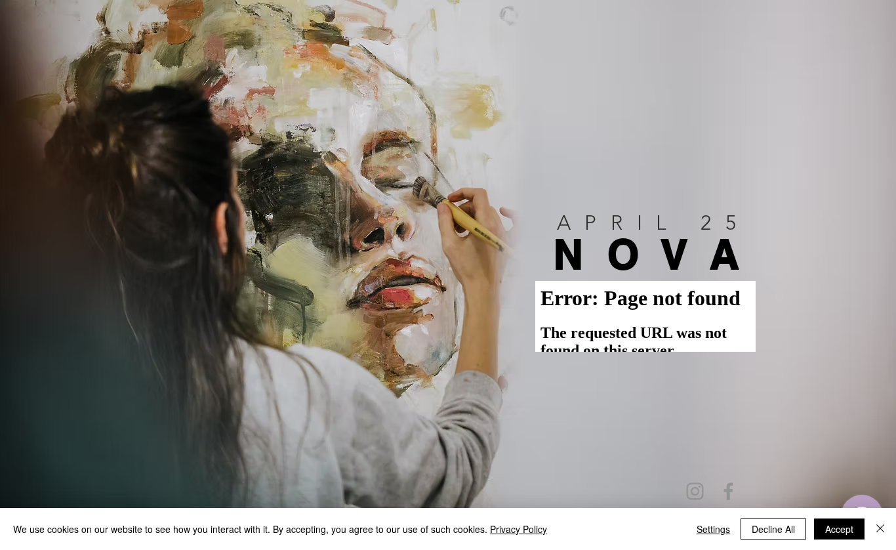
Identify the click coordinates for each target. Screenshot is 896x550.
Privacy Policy (518, 529)
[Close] (880, 528)
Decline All (773, 529)
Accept (839, 529)
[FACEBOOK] (728, 491)
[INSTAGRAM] (694, 491)
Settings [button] (713, 529)
